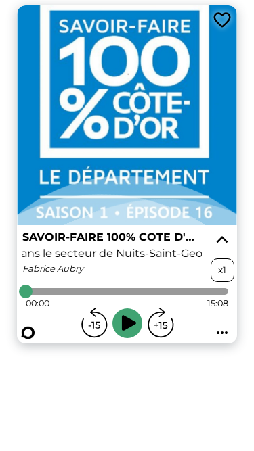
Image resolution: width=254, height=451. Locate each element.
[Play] (127, 323)
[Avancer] (160, 323)
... (222, 328)
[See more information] (222, 240)
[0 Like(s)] (222, 20)
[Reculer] (94, 323)
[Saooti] (28, 332)
